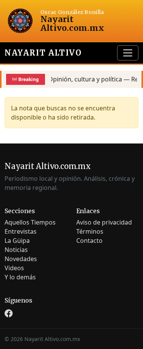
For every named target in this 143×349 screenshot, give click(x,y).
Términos (89, 231)
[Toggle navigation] (127, 53)
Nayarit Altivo (43, 52)
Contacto (89, 240)
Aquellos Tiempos (30, 222)
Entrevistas (21, 231)
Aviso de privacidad (104, 222)
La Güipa (17, 240)
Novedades (21, 259)
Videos (14, 268)
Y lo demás (20, 277)
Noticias (16, 249)
